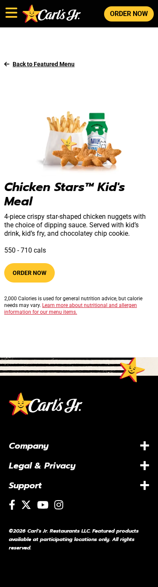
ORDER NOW (129, 14)
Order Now (29, 272)
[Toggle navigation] (11, 11)
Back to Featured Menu (44, 64)
